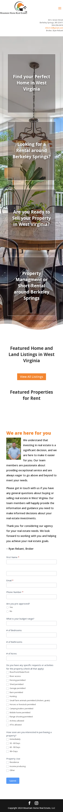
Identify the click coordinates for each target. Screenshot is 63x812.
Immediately (15, 739)
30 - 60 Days (14, 743)
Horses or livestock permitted (22, 704)
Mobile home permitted (19, 712)
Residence (14, 762)
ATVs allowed (15, 724)
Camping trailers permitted (21, 708)
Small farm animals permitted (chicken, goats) (29, 700)
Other (12, 770)
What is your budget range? (20, 618)
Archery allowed (16, 721)
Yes (11, 607)
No (10, 611)
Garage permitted (17, 688)
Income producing (17, 766)
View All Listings (31, 377)
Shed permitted (16, 684)
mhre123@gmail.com (54, 28)
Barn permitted (16, 692)
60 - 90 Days (14, 747)
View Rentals (31, 161)
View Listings (32, 93)
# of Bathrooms (14, 641)
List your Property (31, 230)
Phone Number (14, 592)
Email (9, 580)
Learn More (31, 300)
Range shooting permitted (21, 716)
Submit (12, 780)
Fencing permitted (17, 680)
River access (15, 676)
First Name (12, 557)
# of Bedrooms (14, 630)
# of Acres (11, 653)
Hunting (13, 696)
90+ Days (13, 751)
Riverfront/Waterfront (19, 672)
